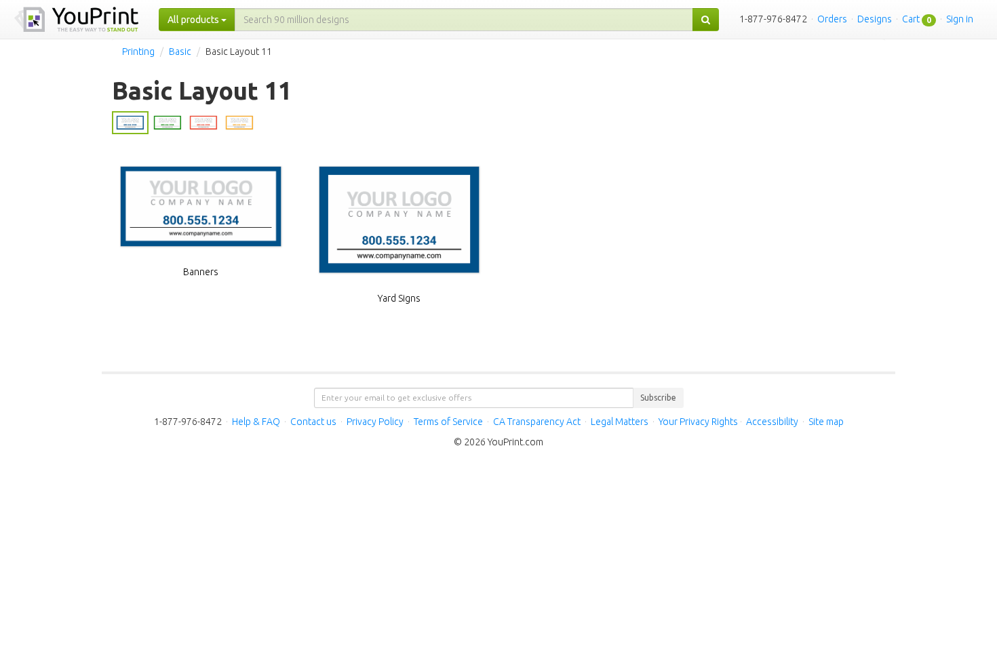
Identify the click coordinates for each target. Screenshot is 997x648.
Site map (826, 421)
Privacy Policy (375, 421)
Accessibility (772, 421)
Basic (180, 51)
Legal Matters (619, 421)
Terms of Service (448, 421)
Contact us (313, 421)
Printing (138, 51)
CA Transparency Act (537, 421)
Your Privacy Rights (698, 421)
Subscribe (658, 397)
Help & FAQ (256, 421)
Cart (911, 19)
